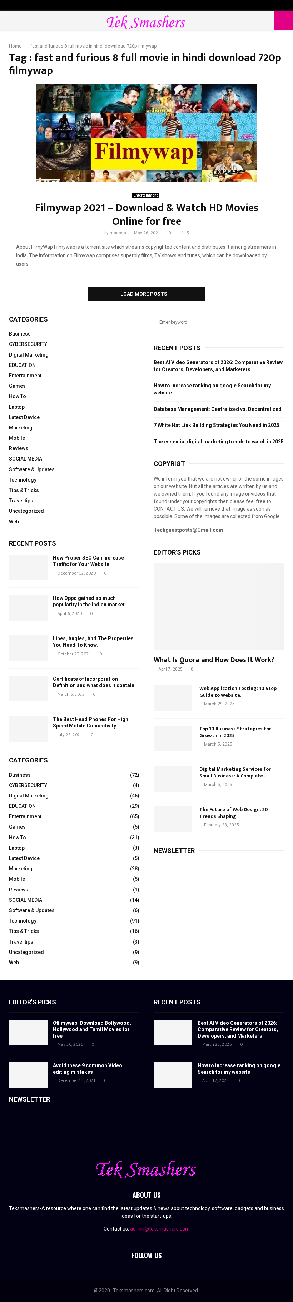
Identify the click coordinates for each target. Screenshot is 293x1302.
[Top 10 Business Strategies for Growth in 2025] (173, 738)
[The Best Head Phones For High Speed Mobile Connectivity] (28, 729)
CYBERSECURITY (28, 344)
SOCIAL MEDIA (25, 459)
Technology (22, 480)
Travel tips (21, 500)
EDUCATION (22, 365)
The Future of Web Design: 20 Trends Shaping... (233, 812)
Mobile (17, 438)
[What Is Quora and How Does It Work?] (219, 606)
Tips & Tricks (24, 490)
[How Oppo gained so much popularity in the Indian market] (28, 608)
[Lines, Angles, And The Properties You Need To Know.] (28, 648)
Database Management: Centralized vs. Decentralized (218, 409)
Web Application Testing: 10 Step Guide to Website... (238, 691)
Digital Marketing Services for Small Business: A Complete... (235, 772)
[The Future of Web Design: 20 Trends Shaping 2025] (173, 819)
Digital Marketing (29, 355)
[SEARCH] (276, 322)
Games (17, 386)
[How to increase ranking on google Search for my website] (173, 1075)
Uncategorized (26, 511)
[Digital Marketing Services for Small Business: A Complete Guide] (173, 779)
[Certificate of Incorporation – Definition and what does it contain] (28, 688)
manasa (118, 232)
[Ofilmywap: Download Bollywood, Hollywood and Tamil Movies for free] (28, 1032)
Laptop (17, 407)
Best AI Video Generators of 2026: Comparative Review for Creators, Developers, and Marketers (238, 1029)
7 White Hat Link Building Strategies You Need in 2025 (216, 425)
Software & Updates (32, 469)
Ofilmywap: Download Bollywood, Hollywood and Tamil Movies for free (92, 1029)
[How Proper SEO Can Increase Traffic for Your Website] (28, 567)
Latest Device (24, 417)
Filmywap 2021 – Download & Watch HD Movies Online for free (146, 214)
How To (17, 396)
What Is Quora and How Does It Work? (214, 660)
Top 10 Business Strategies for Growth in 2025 (235, 732)
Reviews (18, 448)
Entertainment (146, 195)
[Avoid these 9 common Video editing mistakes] (28, 1075)
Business (20, 334)
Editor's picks (32, 1002)
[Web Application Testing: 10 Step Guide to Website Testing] (173, 698)
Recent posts (32, 543)
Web (14, 522)
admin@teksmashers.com (160, 1229)
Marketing (21, 428)
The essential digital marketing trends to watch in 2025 (219, 441)
